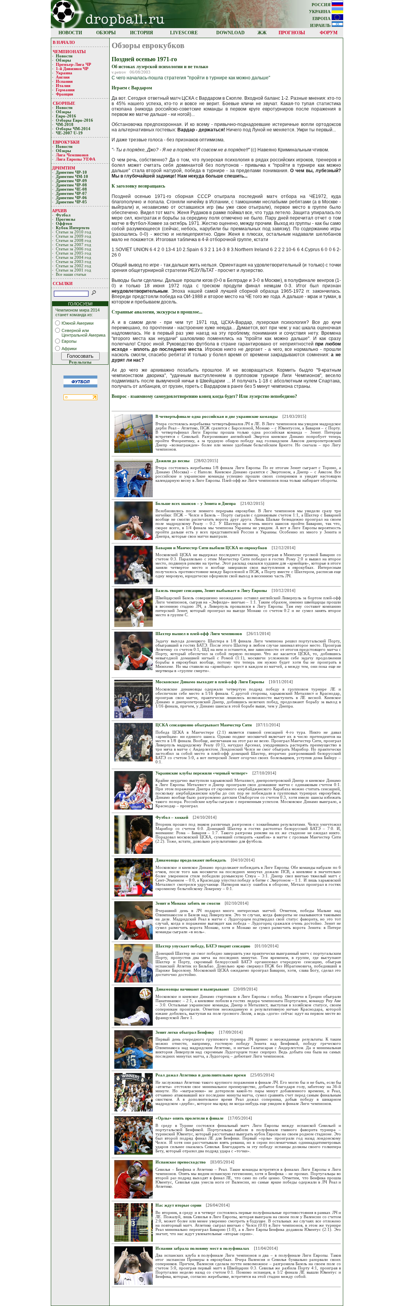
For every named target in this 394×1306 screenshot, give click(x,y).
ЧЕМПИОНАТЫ (69, 51)
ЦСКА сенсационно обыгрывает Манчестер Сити (203, 725)
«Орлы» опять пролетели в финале (189, 1118)
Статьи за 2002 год (73, 266)
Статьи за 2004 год (73, 257)
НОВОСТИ (70, 32)
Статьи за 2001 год (73, 270)
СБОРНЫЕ (64, 103)
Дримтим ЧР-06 (71, 198)
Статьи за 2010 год (73, 232)
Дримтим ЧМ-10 (72, 176)
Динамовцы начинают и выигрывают (192, 989)
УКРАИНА (320, 12)
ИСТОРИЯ (141, 32)
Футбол (63, 215)
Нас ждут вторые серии (178, 1205)
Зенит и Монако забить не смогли (187, 903)
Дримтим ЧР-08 (71, 185)
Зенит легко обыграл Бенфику (184, 1032)
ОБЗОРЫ (106, 32)
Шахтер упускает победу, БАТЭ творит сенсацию (202, 946)
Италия (63, 86)
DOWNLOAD (230, 32)
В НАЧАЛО (64, 42)
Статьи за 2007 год (73, 245)
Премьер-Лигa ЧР (74, 64)
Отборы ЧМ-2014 (73, 129)
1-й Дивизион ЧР (73, 69)
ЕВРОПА (322, 19)
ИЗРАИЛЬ (321, 25)
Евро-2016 (66, 116)
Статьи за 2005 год (73, 253)
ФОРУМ (328, 32)
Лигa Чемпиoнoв (73, 155)
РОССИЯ (322, 5)
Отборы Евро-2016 (74, 120)
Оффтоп (64, 223)
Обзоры (63, 60)
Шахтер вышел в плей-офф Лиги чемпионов (198, 634)
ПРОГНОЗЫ (292, 32)
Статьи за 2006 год (73, 249)
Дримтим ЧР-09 (71, 181)
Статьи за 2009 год (73, 236)
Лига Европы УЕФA (76, 159)
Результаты (80, 362)
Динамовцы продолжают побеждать (190, 860)
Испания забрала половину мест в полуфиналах (202, 1248)
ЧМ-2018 (64, 124)
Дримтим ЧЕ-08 (71, 189)
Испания (64, 81)
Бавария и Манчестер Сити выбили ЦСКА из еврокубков (211, 548)
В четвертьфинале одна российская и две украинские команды (216, 416)
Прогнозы (65, 219)
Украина (64, 73)
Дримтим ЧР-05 (71, 202)
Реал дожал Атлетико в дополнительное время (200, 1075)
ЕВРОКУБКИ (66, 142)
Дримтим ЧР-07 (71, 193)
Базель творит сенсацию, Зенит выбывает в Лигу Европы (211, 590)
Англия (63, 77)
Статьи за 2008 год (73, 240)
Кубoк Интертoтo (73, 228)
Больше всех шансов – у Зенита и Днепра (195, 503)
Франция (64, 94)
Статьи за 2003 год (73, 262)
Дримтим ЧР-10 (71, 172)
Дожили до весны (172, 461)
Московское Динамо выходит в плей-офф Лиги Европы (209, 682)
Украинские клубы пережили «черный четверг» (201, 773)
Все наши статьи (71, 274)
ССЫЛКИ (63, 283)
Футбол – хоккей (171, 817)
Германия (65, 90)
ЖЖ (262, 32)
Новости (64, 56)
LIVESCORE (184, 32)
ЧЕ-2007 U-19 (69, 133)
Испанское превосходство (180, 1162)
